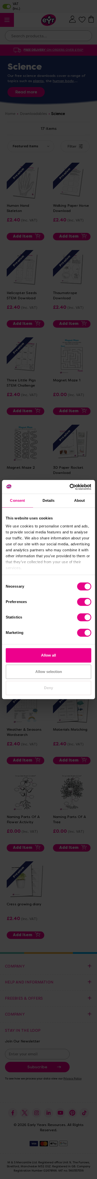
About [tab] (79, 500)
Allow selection (48, 671)
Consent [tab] (17, 500)
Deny (48, 688)
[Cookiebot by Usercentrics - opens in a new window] (69, 487)
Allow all (48, 655)
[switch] (84, 602)
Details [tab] (49, 500)
